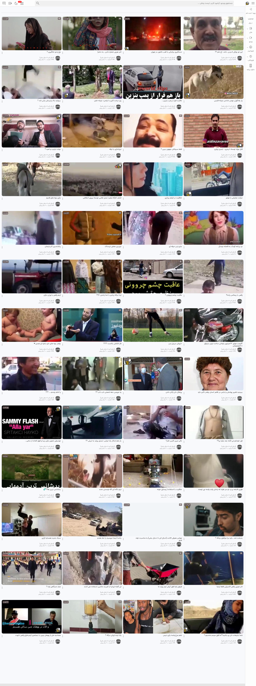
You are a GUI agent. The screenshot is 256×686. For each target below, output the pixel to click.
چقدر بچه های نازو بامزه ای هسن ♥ (47, 343)
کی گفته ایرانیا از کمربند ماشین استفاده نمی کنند (102, 587)
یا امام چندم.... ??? (53, 392)
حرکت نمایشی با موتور (234, 198)
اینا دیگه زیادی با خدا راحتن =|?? (108, 295)
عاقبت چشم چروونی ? (173, 295)
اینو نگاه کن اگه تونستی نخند (110, 489)
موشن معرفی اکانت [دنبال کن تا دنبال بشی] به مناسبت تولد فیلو (159, 539)
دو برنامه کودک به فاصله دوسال (231, 246)
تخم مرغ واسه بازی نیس (172, 635)
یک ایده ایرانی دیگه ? (113, 635)
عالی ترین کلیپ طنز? (174, 441)
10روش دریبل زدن (175, 343)
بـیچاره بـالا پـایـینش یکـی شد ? (49, 101)
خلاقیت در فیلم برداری (173, 198)
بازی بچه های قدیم (53, 198)
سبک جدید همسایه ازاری (51, 538)
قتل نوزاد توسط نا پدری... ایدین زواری (228, 149)
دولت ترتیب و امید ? (53, 149)
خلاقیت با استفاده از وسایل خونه (169, 489)
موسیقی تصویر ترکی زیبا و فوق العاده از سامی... (43, 441)
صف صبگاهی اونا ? (53, 587)
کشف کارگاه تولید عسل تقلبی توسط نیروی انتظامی (102, 198)
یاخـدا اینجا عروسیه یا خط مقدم (109, 538)
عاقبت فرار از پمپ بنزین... (172, 101)
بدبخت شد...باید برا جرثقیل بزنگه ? (229, 538)
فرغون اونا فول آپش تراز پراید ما (170, 587)
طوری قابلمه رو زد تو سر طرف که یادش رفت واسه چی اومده (220, 489)
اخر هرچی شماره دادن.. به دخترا (109, 52)
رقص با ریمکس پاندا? (234, 295)
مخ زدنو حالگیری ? (54, 52)
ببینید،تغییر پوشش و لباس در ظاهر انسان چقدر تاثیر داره (220, 392)
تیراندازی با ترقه (115, 149)
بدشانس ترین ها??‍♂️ (52, 489)
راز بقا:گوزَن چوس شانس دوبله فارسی (228, 101)
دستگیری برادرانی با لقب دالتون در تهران (166, 52)
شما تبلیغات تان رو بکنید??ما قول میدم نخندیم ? (223, 635)
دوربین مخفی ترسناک (113, 246)
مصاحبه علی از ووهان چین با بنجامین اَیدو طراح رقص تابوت (38, 635)
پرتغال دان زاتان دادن (174, 392)
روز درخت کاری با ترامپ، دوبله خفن (107, 101)
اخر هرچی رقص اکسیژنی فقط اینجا (230, 587)
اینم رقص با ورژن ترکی (52, 295)
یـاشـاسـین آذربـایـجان (53, 246)
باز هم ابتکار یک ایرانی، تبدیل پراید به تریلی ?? (103, 441)
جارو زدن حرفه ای (175, 246)
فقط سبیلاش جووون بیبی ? (171, 149)
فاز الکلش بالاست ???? (112, 343)
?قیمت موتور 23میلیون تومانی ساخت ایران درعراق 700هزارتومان (223, 344)
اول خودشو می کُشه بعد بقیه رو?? (230, 441)
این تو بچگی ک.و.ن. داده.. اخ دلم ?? (229, 52)
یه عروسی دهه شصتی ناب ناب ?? (108, 392)
